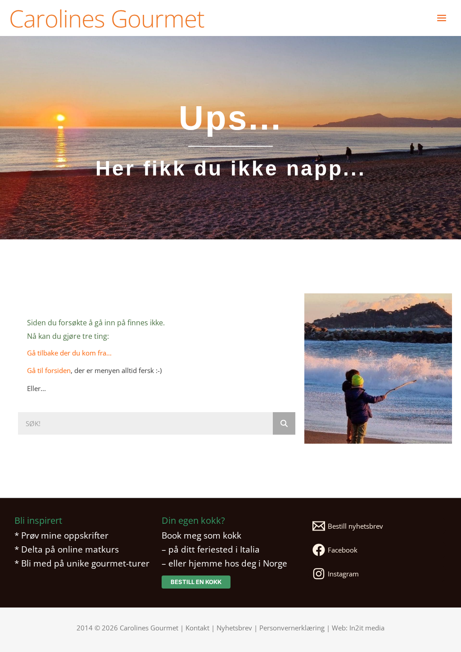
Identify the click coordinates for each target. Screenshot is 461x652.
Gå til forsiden (49, 370)
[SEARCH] (284, 423)
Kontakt (197, 627)
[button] (196, 582)
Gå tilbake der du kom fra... (69, 352)
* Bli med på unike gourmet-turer (81, 563)
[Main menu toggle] (441, 18)
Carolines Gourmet (106, 18)
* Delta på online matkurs (66, 549)
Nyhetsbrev (234, 627)
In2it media (366, 627)
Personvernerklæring (292, 627)
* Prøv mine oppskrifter (61, 535)
